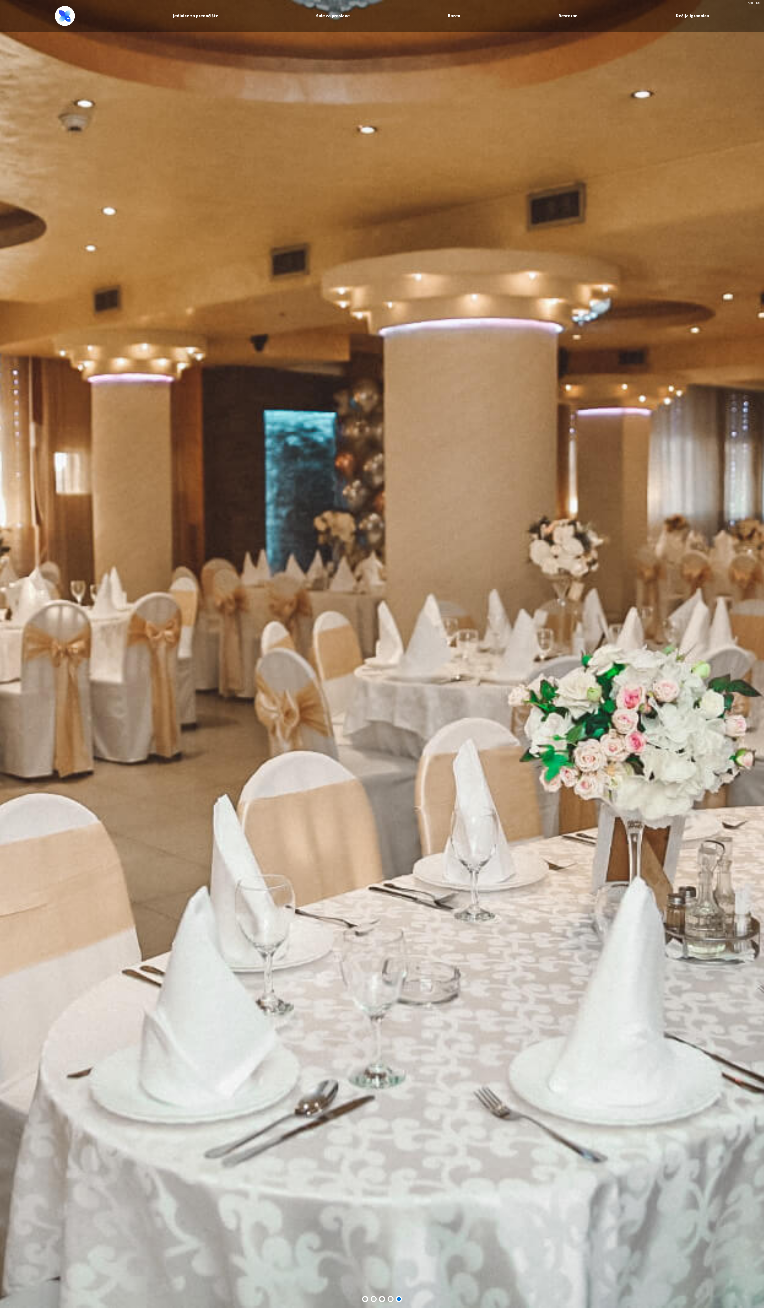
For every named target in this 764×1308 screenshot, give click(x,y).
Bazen (454, 16)
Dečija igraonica (692, 16)
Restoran (568, 16)
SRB (750, 3)
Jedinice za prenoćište (195, 16)
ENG (757, 3)
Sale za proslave (333, 16)
